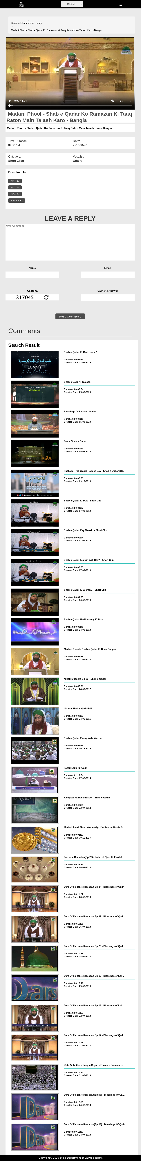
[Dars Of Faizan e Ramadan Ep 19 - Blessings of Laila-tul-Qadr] (35, 988)
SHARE (15, 201)
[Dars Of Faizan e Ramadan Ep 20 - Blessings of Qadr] (35, 958)
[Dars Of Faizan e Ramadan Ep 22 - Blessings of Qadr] (35, 929)
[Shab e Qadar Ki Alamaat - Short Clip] (35, 602)
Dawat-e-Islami (19, 23)
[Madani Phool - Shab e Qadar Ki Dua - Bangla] (35, 661)
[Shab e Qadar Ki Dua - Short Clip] (35, 513)
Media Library (35, 23)
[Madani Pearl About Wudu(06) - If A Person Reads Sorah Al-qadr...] (35, 840)
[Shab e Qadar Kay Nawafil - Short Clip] (35, 542)
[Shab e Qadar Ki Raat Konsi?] (35, 364)
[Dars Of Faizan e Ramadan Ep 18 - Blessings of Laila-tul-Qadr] (35, 1018)
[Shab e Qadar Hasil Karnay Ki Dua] (35, 632)
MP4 (14, 181)
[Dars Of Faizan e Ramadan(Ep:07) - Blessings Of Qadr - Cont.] (35, 1107)
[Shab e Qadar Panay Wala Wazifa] (35, 750)
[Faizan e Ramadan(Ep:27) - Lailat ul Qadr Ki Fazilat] (35, 869)
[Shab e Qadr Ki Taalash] (35, 394)
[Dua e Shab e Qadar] (35, 453)
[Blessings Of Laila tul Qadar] (35, 424)
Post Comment (70, 316)
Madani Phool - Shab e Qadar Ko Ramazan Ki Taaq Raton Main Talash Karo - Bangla (56, 30)
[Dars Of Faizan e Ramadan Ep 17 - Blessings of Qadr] (35, 1047)
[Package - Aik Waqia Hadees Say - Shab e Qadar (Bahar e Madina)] (35, 483)
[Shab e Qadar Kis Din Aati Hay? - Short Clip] (35, 572)
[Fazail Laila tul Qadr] (35, 780)
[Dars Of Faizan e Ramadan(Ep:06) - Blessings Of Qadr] (35, 1137)
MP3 (14, 188)
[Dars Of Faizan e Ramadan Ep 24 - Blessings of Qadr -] (35, 899)
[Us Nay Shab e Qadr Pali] (35, 721)
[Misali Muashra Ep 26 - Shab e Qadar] (35, 691)
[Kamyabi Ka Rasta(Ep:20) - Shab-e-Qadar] (35, 810)
